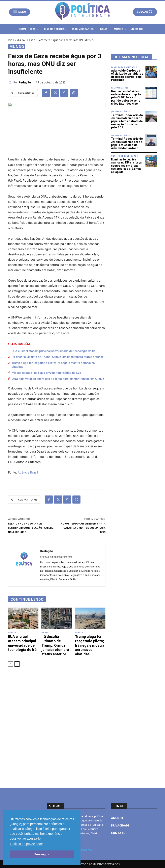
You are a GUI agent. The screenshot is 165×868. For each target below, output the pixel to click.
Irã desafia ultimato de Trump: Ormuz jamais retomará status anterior (57, 356)
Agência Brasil (28, 472)
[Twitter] (55, 93)
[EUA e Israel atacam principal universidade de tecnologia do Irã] (23, 618)
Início (11, 40)
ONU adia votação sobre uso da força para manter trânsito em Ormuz (58, 378)
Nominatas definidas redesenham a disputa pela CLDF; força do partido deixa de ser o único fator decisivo (126, 97)
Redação (25, 82)
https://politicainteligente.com (56, 556)
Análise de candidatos (124, 156)
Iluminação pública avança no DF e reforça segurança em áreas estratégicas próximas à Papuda (126, 166)
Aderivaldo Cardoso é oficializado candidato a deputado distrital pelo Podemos (127, 75)
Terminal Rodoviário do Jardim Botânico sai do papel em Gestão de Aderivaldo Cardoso (127, 143)
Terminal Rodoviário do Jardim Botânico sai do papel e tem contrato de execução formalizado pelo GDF (127, 121)
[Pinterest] (64, 93)
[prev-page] (10, 664)
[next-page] (17, 664)
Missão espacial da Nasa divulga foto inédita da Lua (46, 372)
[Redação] (10, 82)
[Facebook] (46, 93)
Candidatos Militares (124, 67)
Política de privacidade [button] (26, 844)
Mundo (21, 40)
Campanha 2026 (119, 88)
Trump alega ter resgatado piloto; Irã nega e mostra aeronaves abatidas (53, 364)
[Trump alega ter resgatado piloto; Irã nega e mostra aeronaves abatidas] (90, 618)
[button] (145, 11)
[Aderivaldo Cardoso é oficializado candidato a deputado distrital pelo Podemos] (151, 72)
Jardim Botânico (121, 111)
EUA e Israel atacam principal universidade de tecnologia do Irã (54, 351)
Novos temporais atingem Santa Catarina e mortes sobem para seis (83, 528)
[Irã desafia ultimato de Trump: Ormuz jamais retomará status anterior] (56, 618)
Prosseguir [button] (41, 854)
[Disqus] (56, 726)
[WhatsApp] (74, 93)
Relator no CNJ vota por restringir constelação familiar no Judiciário (31, 528)
